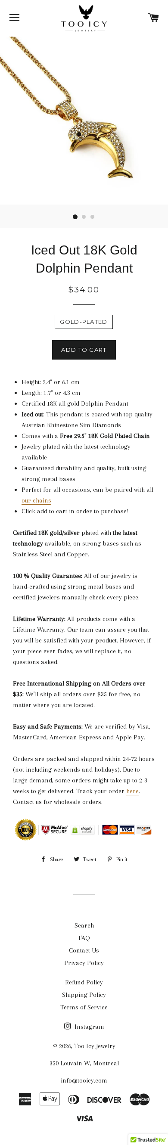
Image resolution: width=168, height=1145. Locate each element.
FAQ (84, 938)
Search (84, 925)
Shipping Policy (84, 995)
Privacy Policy (84, 963)
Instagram (88, 1026)
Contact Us (84, 950)
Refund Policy (84, 982)
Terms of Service (84, 1007)
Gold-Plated (83, 321)
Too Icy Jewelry (94, 1046)
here (132, 791)
